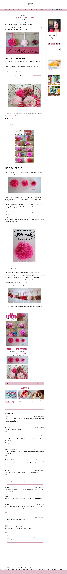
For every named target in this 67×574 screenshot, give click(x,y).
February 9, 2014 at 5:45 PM (39, 435)
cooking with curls (9, 459)
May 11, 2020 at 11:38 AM (38, 537)
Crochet (41, 9)
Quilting (31, 9)
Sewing (36, 9)
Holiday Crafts (25, 9)
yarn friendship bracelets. (26, 80)
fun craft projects (16, 66)
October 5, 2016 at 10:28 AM (38, 479)
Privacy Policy (3, 566)
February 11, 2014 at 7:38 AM (39, 449)
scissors (9, 122)
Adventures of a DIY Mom (32, 572)
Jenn (6, 435)
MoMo (6, 525)
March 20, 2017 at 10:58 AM (39, 496)
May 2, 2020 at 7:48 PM (40, 524)
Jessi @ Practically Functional (12, 449)
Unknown (7, 487)
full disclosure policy (14, 115)
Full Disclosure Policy (11, 566)
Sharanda (7, 470)
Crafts (18, 9)
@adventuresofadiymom (35, 562)
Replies (8, 477)
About (10, 9)
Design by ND (40, 572)
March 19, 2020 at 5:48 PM (38, 517)
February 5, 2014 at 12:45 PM (39, 416)
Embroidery (47, 9)
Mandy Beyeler (8, 416)
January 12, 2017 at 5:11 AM (39, 487)
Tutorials (26, 20)
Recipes (14, 9)
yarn (8, 120)
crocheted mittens (37, 75)
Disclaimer (18, 566)
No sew (6, 496)
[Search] (59, 49)
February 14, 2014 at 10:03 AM (39, 459)
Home (6, 9)
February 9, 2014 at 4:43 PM (39, 427)
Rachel (8, 479)
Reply (6, 423)
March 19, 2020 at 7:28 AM (39, 504)
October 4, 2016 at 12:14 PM (39, 470)
